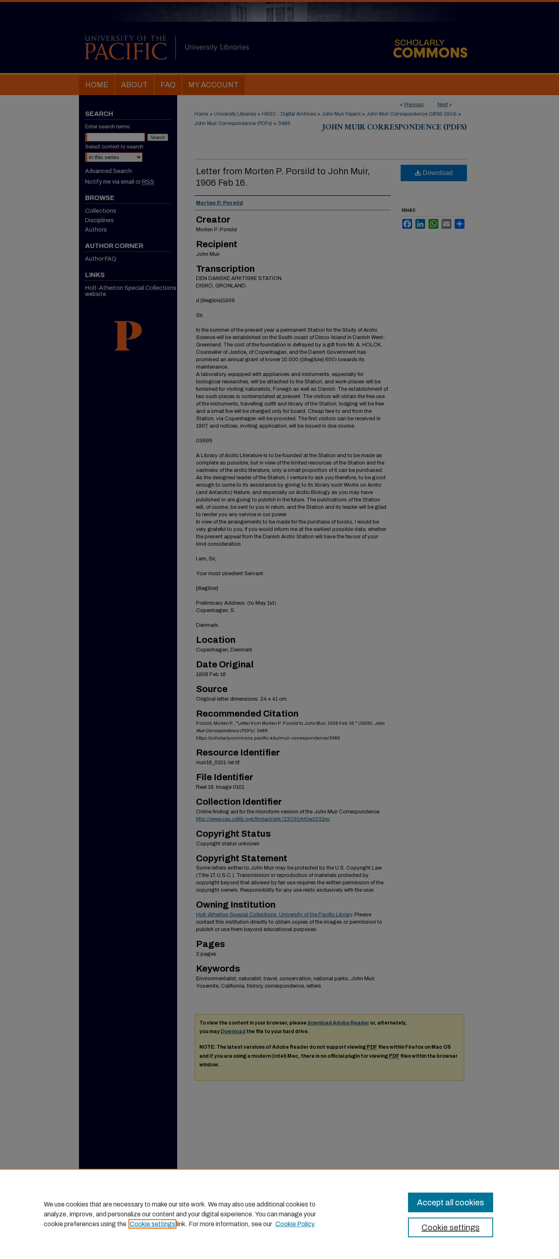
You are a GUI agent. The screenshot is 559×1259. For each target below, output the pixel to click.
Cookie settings (152, 1223)
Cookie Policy (295, 1223)
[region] (279, 1214)
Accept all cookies (450, 1202)
